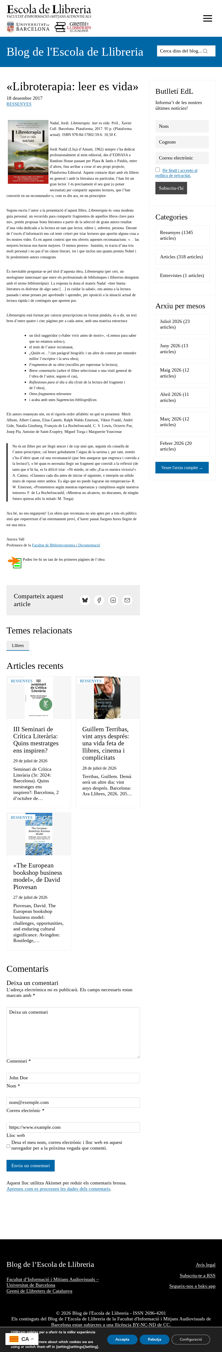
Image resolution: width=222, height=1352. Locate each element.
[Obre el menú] (207, 18)
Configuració (191, 1339)
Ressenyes (18, 104)
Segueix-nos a (183, 1286)
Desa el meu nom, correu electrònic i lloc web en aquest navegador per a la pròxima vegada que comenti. (66, 1145)
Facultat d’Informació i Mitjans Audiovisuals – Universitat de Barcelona (52, 1282)
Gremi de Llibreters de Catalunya (39, 1291)
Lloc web (15, 1135)
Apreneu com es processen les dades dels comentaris (58, 1188)
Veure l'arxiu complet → (182, 467)
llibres (18, 645)
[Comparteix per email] (127, 600)
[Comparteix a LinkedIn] (113, 600)
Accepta (122, 1339)
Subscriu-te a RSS (198, 1275)
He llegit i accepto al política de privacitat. (176, 173)
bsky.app (207, 1286)
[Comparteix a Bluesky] (85, 600)
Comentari (18, 1061)
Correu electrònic (25, 1110)
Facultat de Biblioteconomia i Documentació (66, 545)
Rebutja (154, 1339)
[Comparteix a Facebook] (99, 600)
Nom (13, 1086)
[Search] (205, 50)
